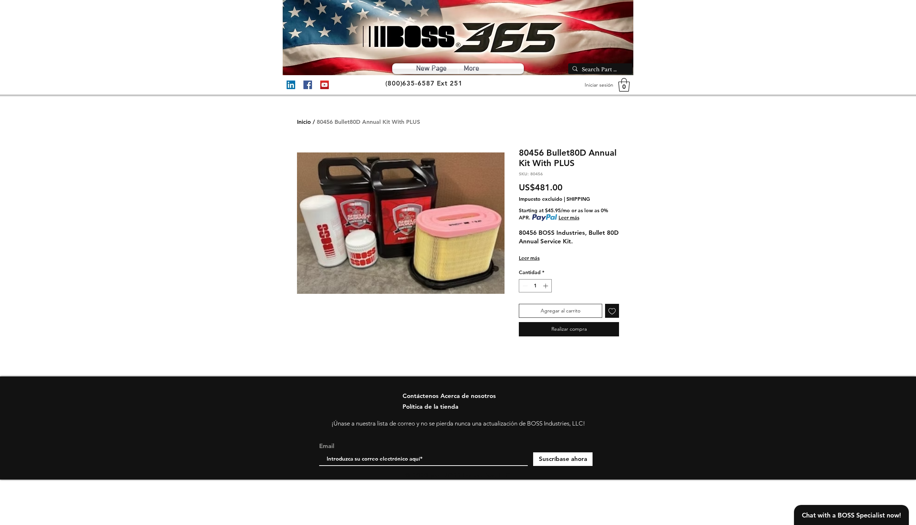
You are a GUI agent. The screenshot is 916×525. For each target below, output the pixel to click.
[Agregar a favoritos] (612, 311)
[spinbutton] (535, 285)
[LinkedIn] (291, 85)
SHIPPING (578, 199)
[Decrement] (524, 285)
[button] (624, 85)
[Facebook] (307, 85)
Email (326, 446)
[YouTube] (324, 85)
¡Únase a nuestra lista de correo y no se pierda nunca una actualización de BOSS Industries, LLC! (458, 423)
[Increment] (546, 285)
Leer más (569, 217)
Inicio (304, 121)
